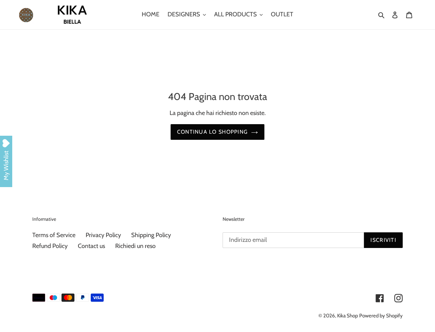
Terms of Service (53, 235)
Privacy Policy (103, 235)
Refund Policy (50, 246)
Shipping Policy (151, 235)
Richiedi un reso (135, 246)
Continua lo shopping (212, 132)
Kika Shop (347, 316)
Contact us (91, 246)
